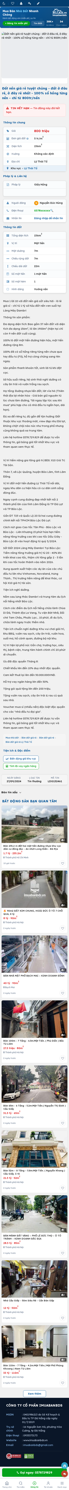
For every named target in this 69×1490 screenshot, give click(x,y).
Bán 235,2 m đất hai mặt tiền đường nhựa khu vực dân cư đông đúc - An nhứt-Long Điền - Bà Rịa (32, 847)
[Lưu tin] (63, 863)
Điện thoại (12, 1435)
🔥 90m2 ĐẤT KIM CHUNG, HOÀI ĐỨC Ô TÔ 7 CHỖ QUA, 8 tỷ (33, 912)
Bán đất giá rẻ (29, 737)
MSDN (10, 1414)
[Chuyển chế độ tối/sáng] (4, 3)
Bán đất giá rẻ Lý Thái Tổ (19, 742)
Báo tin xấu (9, 792)
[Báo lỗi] (64, 1465)
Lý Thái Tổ (30, 168)
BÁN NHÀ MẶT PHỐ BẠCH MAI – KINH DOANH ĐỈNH (33, 975)
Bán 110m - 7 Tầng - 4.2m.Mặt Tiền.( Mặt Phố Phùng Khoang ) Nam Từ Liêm (33, 1367)
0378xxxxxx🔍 (43, 210)
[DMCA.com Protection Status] (29, 1456)
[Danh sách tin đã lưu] (13, 3)
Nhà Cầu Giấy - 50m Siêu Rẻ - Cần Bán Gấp (28, 1300)
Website (11, 1440)
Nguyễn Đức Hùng (49, 202)
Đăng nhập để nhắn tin (48, 218)
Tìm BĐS (38, 23)
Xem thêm (34, 1393)
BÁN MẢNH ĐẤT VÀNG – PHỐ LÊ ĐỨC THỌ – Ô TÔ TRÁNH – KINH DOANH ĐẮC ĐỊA (32, 1237)
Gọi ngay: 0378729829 (35, 1472)
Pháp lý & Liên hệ (15, 176)
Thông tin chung (14, 122)
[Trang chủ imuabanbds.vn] (59, 12)
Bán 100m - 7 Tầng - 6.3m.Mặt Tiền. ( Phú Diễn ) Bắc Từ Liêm (33, 1042)
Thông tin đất (12, 227)
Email (9, 1445)
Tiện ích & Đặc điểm (16, 750)
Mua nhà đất (12, 737)
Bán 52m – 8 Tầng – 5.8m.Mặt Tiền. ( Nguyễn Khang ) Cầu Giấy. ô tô (34, 1172)
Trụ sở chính (10, 1428)
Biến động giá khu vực (23, 758)
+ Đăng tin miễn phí (16, 23)
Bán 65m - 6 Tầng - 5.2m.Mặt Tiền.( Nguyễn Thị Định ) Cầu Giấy (34, 1107)
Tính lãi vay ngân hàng (22, 766)
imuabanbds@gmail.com (38, 1445)
